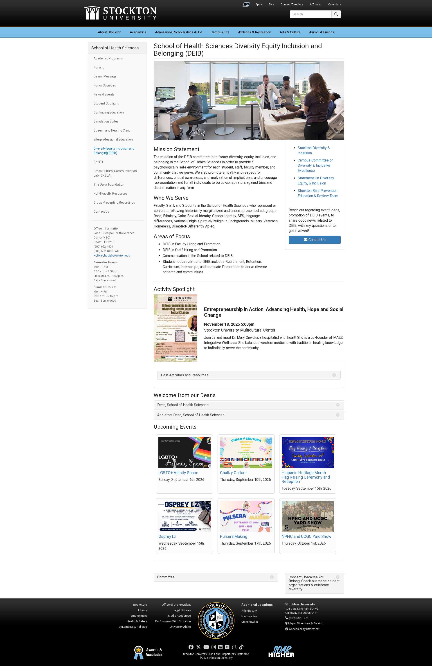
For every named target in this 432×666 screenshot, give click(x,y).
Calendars (334, 4)
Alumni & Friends (321, 32)
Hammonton (249, 616)
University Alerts (180, 626)
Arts (290, 32)
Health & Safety (137, 621)
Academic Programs (108, 58)
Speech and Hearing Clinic (112, 130)
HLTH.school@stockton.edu (112, 255)
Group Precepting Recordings (114, 202)
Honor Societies (105, 85)
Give (271, 4)
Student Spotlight (106, 103)
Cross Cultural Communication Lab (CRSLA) (115, 173)
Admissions (178, 32)
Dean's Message (105, 76)
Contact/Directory (292, 4)
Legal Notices (182, 610)
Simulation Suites (106, 121)
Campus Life (220, 32)
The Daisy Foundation (109, 184)
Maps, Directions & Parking (305, 623)
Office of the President (176, 604)
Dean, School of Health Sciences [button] (183, 405)
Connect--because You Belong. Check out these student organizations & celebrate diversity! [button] (314, 583)
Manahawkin (249, 621)
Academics (138, 32)
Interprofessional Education (113, 139)
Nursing (99, 67)
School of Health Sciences (115, 47)
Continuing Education (109, 112)
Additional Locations (257, 605)
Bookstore (140, 604)
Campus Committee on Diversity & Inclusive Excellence (315, 165)
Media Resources (179, 615)
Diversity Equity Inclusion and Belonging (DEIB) (114, 151)
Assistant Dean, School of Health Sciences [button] (191, 415)
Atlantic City (249, 610)
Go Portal (246, 3)
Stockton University (120, 13)
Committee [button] (166, 577)
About (109, 32)
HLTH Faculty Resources (110, 193)
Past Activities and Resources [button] (185, 375)
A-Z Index (316, 4)
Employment (139, 615)
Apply (258, 4)
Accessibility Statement (304, 629)
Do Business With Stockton (173, 621)
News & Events (104, 94)
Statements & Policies (133, 626)
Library (142, 610)
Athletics (254, 32)
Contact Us (101, 211)
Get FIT (99, 162)
